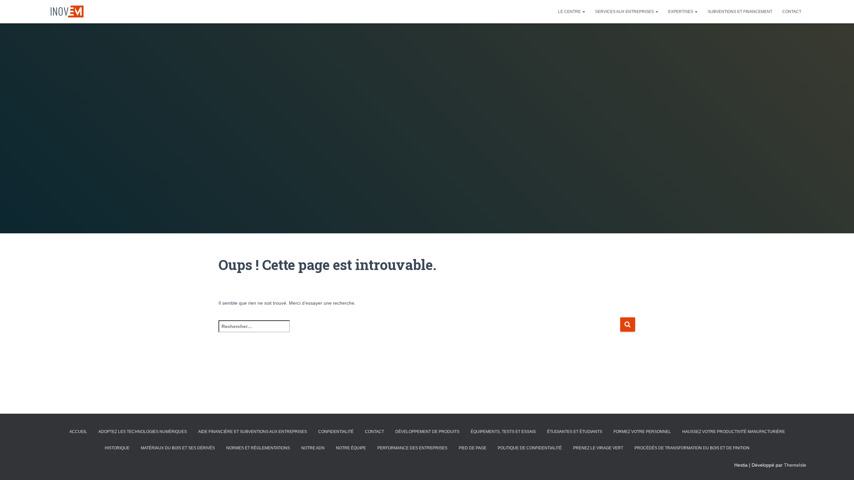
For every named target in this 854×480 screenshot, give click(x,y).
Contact (791, 11)
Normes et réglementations (258, 448)
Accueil (78, 431)
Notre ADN (313, 448)
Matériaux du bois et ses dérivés (178, 448)
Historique (117, 448)
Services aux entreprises (625, 11)
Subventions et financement (740, 11)
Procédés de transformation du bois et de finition (692, 448)
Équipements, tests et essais (503, 431)
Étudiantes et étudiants (574, 431)
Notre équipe (351, 448)
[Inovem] (66, 11)
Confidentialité (336, 431)
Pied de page (472, 448)
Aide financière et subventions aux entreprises (252, 431)
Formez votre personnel (642, 431)
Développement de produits (427, 431)
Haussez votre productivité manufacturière (733, 431)
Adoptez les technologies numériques (142, 431)
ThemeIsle (795, 465)
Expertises (681, 11)
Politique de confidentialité (530, 448)
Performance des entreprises (412, 448)
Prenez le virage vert (598, 448)
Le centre (570, 11)
